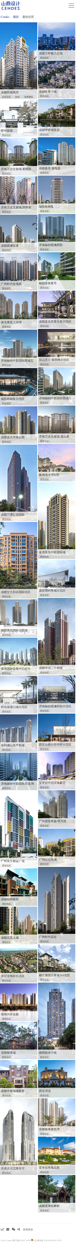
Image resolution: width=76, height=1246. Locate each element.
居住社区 (28, 17)
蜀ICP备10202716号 (21, 1240)
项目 (16, 17)
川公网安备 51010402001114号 (47, 1240)
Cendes (5, 17)
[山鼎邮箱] (7, 1229)
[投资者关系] (2, 1229)
